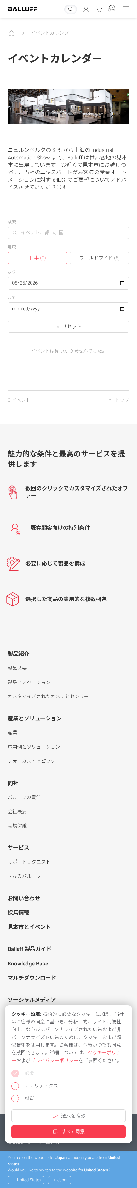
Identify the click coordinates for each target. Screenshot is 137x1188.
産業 (12, 733)
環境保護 (17, 826)
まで (12, 297)
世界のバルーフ (24, 876)
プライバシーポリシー (54, 1061)
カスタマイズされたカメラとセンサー (48, 696)
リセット (71, 326)
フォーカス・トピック (31, 761)
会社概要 (17, 812)
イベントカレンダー (52, 33)
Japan (62, 1179)
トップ (122, 400)
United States (29, 1179)
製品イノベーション (29, 682)
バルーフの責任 (24, 797)
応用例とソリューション (34, 747)
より (12, 272)
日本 (37, 258)
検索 (12, 222)
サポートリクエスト (29, 862)
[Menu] (126, 9)
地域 (12, 246)
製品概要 (17, 668)
